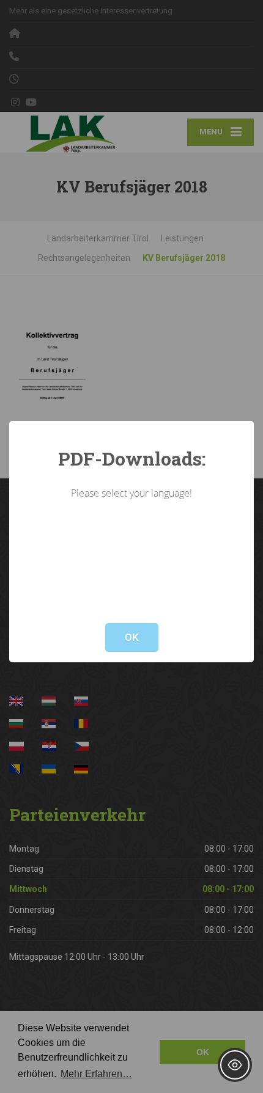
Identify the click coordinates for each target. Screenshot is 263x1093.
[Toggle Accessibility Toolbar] (235, 1065)
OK (132, 637)
